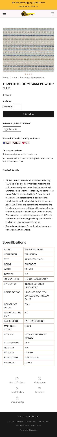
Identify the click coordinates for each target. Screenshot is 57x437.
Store (14, 77)
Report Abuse (36, 425)
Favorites (39, 392)
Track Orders (17, 392)
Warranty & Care (22, 425)
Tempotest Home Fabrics (32, 77)
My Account (39, 382)
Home (5, 77)
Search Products (17, 382)
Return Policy (44, 421)
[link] (28, 6)
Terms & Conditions (15, 421)
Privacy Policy (30, 421)
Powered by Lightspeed (28, 430)
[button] (28, 13)
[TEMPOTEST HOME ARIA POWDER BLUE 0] (28, 50)
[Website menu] (4, 13)
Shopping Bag (17, 401)
